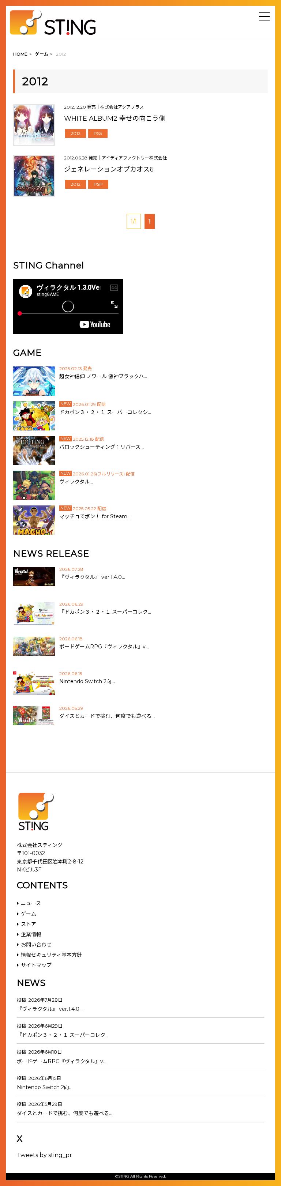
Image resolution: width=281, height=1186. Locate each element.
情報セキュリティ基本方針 (51, 955)
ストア (28, 924)
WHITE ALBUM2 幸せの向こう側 (114, 118)
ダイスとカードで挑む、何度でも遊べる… (64, 1113)
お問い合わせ (36, 944)
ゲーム (28, 914)
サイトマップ (36, 965)
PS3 (98, 133)
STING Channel (48, 265)
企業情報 (31, 934)
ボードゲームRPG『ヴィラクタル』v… (61, 1061)
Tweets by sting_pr (44, 1155)
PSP (98, 184)
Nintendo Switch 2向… (44, 1087)
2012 (75, 133)
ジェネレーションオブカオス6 (109, 169)
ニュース (31, 903)
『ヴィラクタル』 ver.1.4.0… (50, 1009)
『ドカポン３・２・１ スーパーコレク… (63, 1035)
